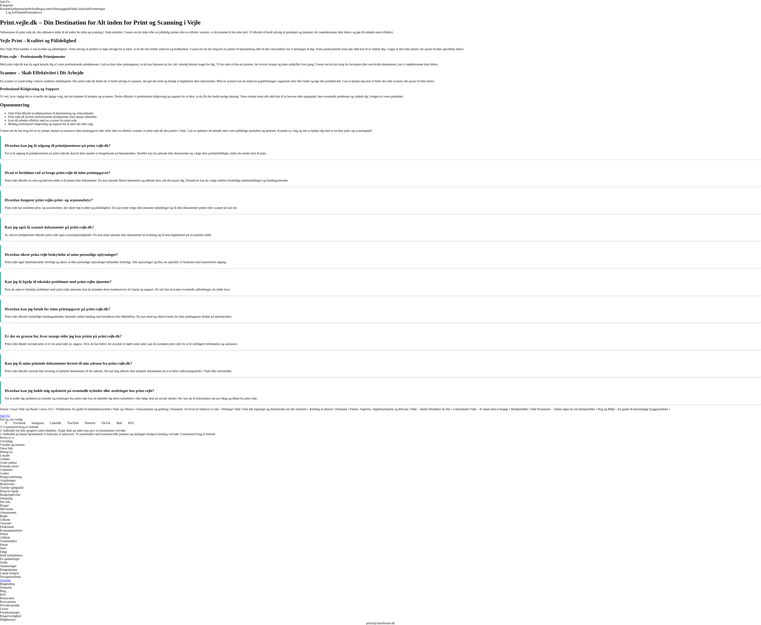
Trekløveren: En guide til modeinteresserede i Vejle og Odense (94, 409)
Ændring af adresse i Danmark (328, 409)
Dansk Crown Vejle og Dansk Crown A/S (26, 409)
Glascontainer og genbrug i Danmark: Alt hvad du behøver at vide (177, 409)
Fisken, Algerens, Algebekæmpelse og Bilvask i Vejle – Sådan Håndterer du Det (400, 409)
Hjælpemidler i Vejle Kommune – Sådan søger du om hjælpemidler (553, 409)
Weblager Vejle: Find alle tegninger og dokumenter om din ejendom (264, 409)
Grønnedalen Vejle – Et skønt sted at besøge (480, 409)
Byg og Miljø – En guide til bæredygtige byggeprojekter (633, 409)
